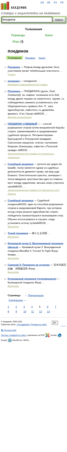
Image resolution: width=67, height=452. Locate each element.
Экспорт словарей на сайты (13, 335)
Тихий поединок (18, 233)
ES (55, 2)
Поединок (14, 67)
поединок (14, 81)
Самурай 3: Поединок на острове (29, 264)
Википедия (13, 226)
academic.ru (14, 6)
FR (61, 2)
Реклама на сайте (39, 324)
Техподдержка (23, 324)
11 (32, 311)
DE (48, 2)
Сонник (11, 74)
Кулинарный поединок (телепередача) (32, 278)
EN (42, 2)
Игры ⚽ (18, 41)
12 (40, 311)
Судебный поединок (20, 164)
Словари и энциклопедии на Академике (30, 13)
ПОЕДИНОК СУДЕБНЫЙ (22, 123)
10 (24, 311)
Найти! (59, 19)
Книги (49, 35)
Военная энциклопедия (19, 117)
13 (48, 311)
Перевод (30, 57)
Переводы (18, 35)
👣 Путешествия (8, 330)
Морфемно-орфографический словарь (28, 84)
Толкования (33, 29)
